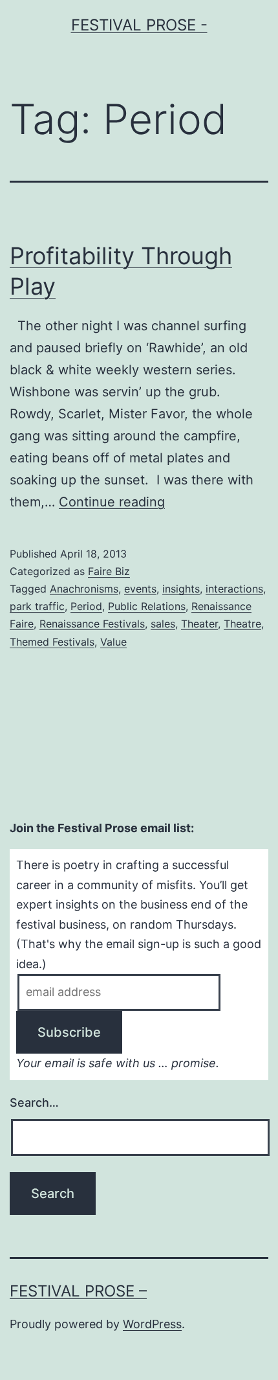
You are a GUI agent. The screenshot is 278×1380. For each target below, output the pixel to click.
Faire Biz (109, 571)
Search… (34, 1102)
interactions (234, 588)
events (140, 588)
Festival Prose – (78, 1291)
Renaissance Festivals (92, 623)
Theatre (242, 623)
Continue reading (112, 502)
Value (113, 641)
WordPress (152, 1324)
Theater (199, 623)
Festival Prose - (139, 25)
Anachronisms (84, 588)
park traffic (37, 606)
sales (163, 623)
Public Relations (147, 606)
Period (86, 606)
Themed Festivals (52, 641)
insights (181, 588)
